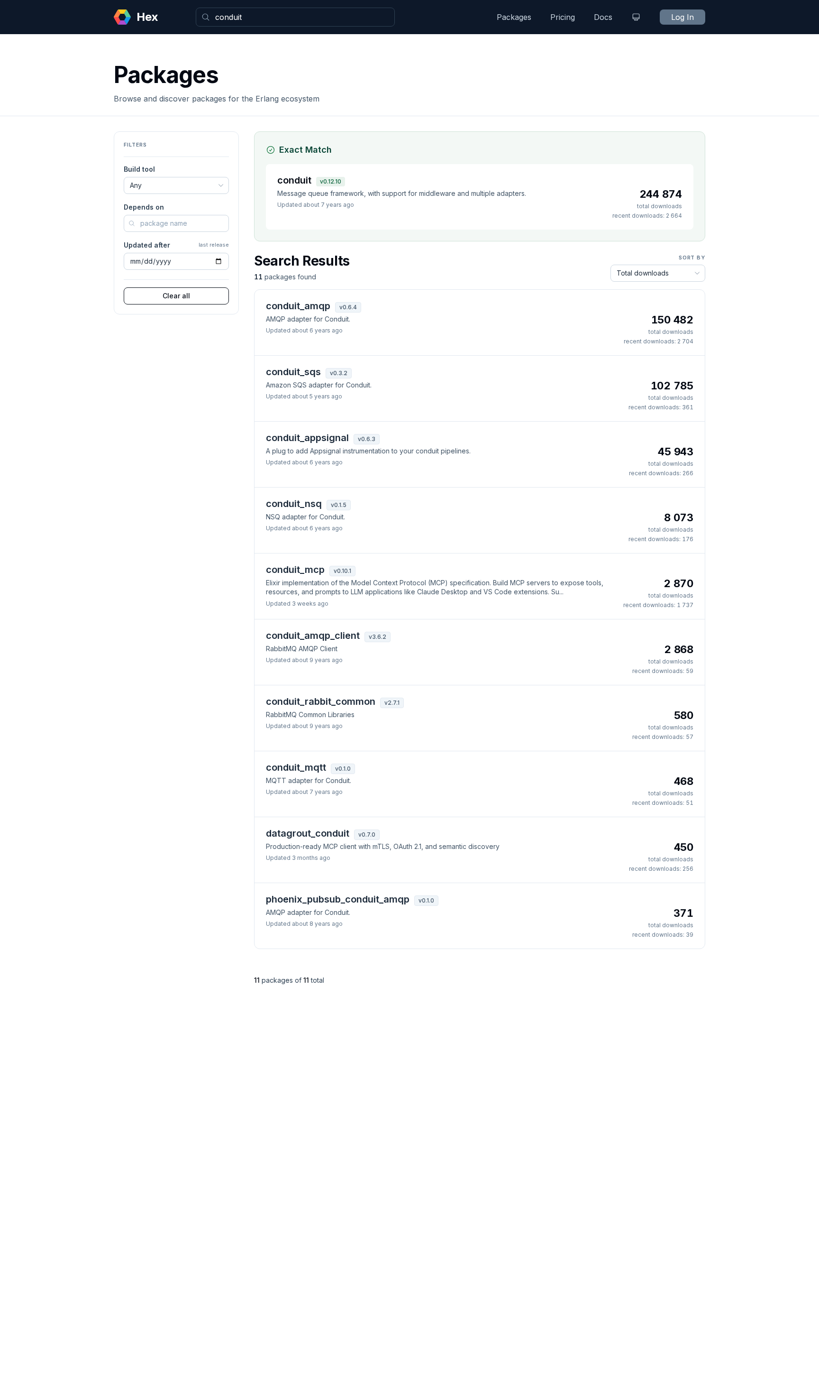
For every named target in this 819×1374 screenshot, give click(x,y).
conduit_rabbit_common (320, 701)
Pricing (562, 17)
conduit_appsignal (307, 437)
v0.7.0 (366, 834)
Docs (603, 17)
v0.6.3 (366, 439)
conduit (294, 180)
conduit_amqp (298, 306)
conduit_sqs (293, 372)
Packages (514, 17)
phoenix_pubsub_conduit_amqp (338, 899)
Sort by (692, 257)
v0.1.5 (338, 504)
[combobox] (295, 17)
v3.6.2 (377, 636)
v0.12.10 (330, 181)
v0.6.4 (348, 307)
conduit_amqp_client (313, 635)
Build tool (139, 169)
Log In (682, 17)
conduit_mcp (295, 569)
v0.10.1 (342, 570)
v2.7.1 (392, 702)
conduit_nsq (294, 503)
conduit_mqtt (296, 767)
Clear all (176, 296)
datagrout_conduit (307, 833)
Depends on (144, 207)
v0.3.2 (338, 373)
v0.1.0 (343, 768)
